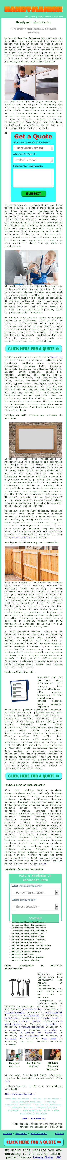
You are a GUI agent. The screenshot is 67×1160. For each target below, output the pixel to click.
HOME (26, 17)
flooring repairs (16, 736)
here (43, 864)
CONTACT (48, 17)
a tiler (51, 1024)
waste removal (29, 730)
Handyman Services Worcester (24, 869)
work (19, 304)
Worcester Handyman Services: (22, 38)
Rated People (50, 217)
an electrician (29, 1036)
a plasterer (31, 1015)
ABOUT (40, 17)
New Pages (21, 1134)
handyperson (12, 719)
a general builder (30, 1021)
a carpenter (12, 1030)
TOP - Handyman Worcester (20, 1094)
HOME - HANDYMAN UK (33, 1119)
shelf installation (36, 748)
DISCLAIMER (58, 17)
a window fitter (32, 1009)
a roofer (50, 1030)
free (39, 326)
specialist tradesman (28, 313)
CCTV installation (47, 1018)
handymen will (54, 292)
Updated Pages (39, 1134)
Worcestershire (27, 757)
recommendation (17, 128)
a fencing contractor (31, 1027)
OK (59, 1157)
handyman (10, 50)
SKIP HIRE (49, 1039)
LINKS (33, 17)
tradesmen (31, 113)
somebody (10, 105)
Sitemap (7, 1134)
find (15, 790)
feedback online (46, 335)
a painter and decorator (38, 1033)
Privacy (59, 1134)
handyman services (16, 395)
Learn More (43, 1157)
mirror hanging (21, 537)
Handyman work (13, 357)
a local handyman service (44, 858)
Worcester (56, 357)
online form (48, 234)
